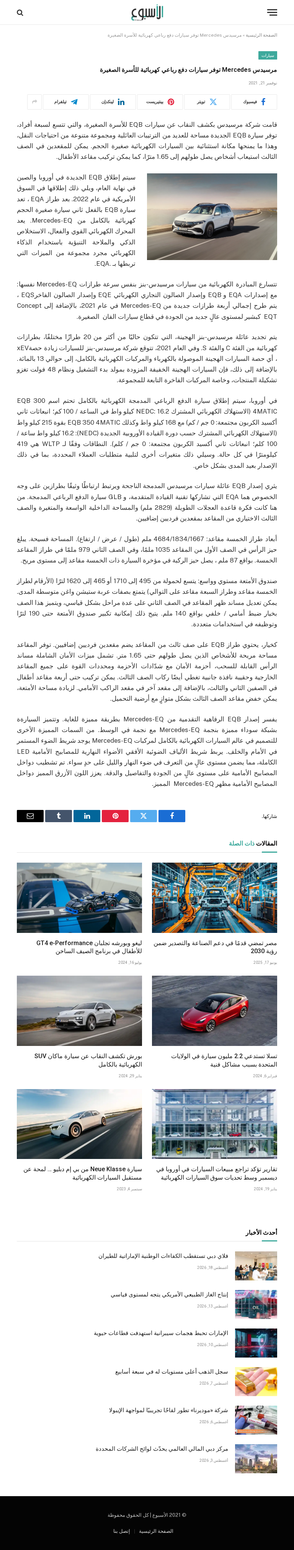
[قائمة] (272, 12)
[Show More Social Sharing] (34, 102)
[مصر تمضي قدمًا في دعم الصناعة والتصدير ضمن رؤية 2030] (214, 898)
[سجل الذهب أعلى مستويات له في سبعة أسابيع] (256, 1381)
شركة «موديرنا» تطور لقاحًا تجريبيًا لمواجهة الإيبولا (168, 1410)
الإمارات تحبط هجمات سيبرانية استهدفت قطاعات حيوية (161, 1333)
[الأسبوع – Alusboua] (147, 12)
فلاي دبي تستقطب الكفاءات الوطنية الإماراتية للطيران (163, 1256)
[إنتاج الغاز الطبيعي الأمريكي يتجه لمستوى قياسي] (256, 1304)
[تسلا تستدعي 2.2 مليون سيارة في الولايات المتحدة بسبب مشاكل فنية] (214, 1011)
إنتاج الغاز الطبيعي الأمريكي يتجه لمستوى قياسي (169, 1294)
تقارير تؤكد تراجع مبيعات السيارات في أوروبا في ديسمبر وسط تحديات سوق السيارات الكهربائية (216, 1173)
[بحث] (21, 12)
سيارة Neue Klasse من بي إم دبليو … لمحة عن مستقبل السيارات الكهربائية (82, 1173)
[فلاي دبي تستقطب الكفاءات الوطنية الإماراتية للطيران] (256, 1265)
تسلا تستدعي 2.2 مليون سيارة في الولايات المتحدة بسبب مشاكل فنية (224, 1060)
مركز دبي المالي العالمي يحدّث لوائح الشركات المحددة (162, 1448)
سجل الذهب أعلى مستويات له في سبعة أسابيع (171, 1371)
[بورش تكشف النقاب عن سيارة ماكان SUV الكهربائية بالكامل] (79, 1011)
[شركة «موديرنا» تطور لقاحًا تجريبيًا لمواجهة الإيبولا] (256, 1420)
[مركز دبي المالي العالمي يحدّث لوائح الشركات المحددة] (256, 1458)
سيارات (267, 55)
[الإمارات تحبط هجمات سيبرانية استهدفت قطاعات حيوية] (256, 1343)
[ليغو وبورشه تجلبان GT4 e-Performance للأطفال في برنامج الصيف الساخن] (79, 898)
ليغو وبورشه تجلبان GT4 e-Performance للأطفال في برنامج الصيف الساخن (89, 947)
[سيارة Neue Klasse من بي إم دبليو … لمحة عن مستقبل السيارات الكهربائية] (79, 1124)
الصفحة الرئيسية (261, 35)
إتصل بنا (121, 1531)
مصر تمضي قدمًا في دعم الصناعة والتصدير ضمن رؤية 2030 (215, 947)
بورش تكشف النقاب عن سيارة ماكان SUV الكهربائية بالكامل (88, 1060)
